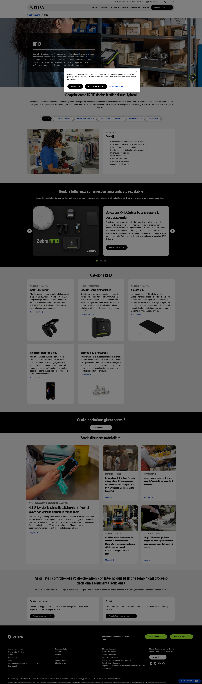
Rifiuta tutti (75, 86)
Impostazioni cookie (115, 86)
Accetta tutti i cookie (96, 86)
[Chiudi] (136, 71)
